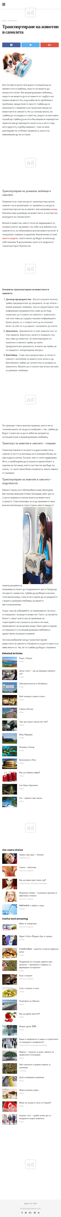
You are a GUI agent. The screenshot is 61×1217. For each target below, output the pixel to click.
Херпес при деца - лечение (31, 854)
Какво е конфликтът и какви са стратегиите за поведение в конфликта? (38, 1041)
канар (54, 209)
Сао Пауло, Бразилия (28, 785)
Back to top (30, 1203)
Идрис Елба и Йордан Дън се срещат (35, 936)
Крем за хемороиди (28, 923)
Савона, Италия (26, 708)
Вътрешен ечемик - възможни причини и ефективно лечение (38, 894)
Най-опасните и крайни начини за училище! (34, 1066)
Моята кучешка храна (28, 1090)
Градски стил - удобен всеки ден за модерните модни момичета (35, 1117)
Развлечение (12, 20)
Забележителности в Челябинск (33, 683)
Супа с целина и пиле (29, 988)
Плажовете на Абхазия (29, 1001)
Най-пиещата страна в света (32, 696)
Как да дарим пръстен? (29, 1013)
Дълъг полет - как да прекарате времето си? (37, 672)
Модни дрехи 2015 (27, 1026)
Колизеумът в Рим (27, 759)
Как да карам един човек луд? (32, 880)
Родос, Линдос (25, 658)
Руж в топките (25, 975)
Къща (4, 20)
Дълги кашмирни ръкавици (31, 1077)
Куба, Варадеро (26, 734)
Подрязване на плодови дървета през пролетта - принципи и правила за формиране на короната (35, 964)
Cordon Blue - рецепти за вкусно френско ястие (38, 950)
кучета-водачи (10, 238)
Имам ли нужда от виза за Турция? (35, 1102)
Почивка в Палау (26, 747)
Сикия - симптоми (27, 867)
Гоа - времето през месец (30, 798)
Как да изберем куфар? (29, 772)
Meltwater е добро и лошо (31, 905)
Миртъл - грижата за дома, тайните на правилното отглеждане (36, 1053)
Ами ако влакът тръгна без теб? (33, 721)
